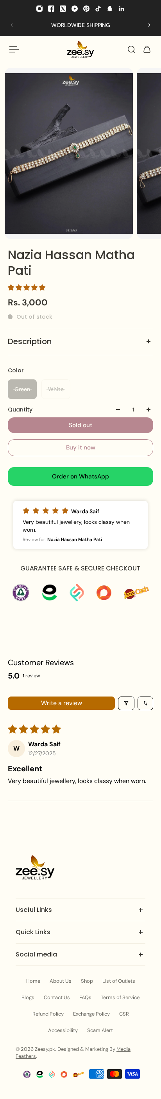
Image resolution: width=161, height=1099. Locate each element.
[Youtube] (74, 8)
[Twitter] (63, 8)
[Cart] (147, 49)
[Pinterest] (86, 8)
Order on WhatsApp (80, 476)
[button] (26, 287)
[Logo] (80, 49)
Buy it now (80, 447)
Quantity (20, 409)
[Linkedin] (121, 8)
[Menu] (14, 49)
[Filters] (126, 703)
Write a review (61, 703)
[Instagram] (39, 8)
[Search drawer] (131, 49)
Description (30, 341)
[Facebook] (51, 8)
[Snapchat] (110, 8)
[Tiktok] (98, 8)
